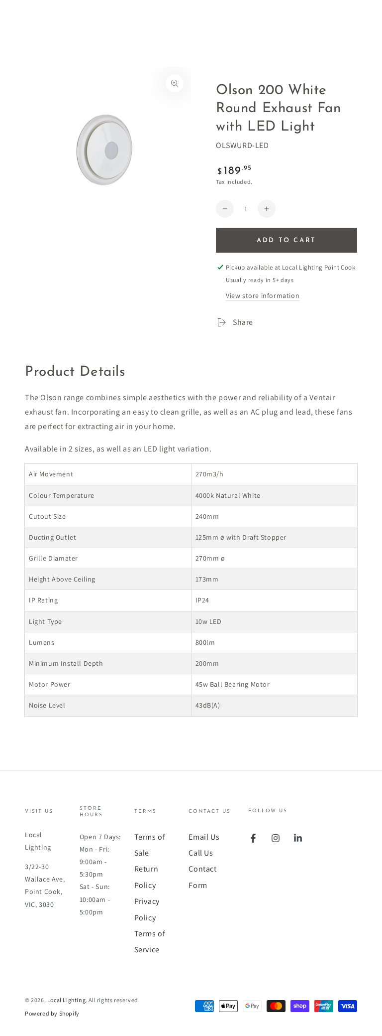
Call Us (201, 853)
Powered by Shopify (52, 1013)
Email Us (204, 837)
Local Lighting (66, 1000)
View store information (262, 295)
